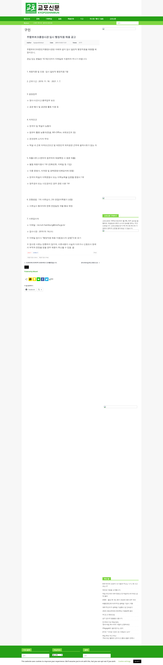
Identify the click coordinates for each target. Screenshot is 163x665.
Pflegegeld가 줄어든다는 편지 (112, 628)
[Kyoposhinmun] (81, 15)
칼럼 (59, 19)
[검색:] (127, 23)
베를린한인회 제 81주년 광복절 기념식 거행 (117, 603)
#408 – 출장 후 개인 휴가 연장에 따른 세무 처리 (119, 600)
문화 (37, 19)
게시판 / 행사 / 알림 (96, 19)
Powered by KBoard (31, 271)
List (27, 267)
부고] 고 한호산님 (108, 615)
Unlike (35, 252)
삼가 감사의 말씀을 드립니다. (112, 618)
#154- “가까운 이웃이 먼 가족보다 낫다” (116, 632)
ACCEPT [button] (137, 661)
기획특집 (49, 19)
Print (95, 252)
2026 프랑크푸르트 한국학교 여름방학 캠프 (117, 611)
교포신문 (113, 19)
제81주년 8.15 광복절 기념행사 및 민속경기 (117, 607)
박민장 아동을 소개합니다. (111, 590)
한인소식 (27, 19)
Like (29, 252)
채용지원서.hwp (44, 257)
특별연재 (71, 19)
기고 (81, 19)
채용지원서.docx (32, 257)
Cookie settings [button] (124, 661)
